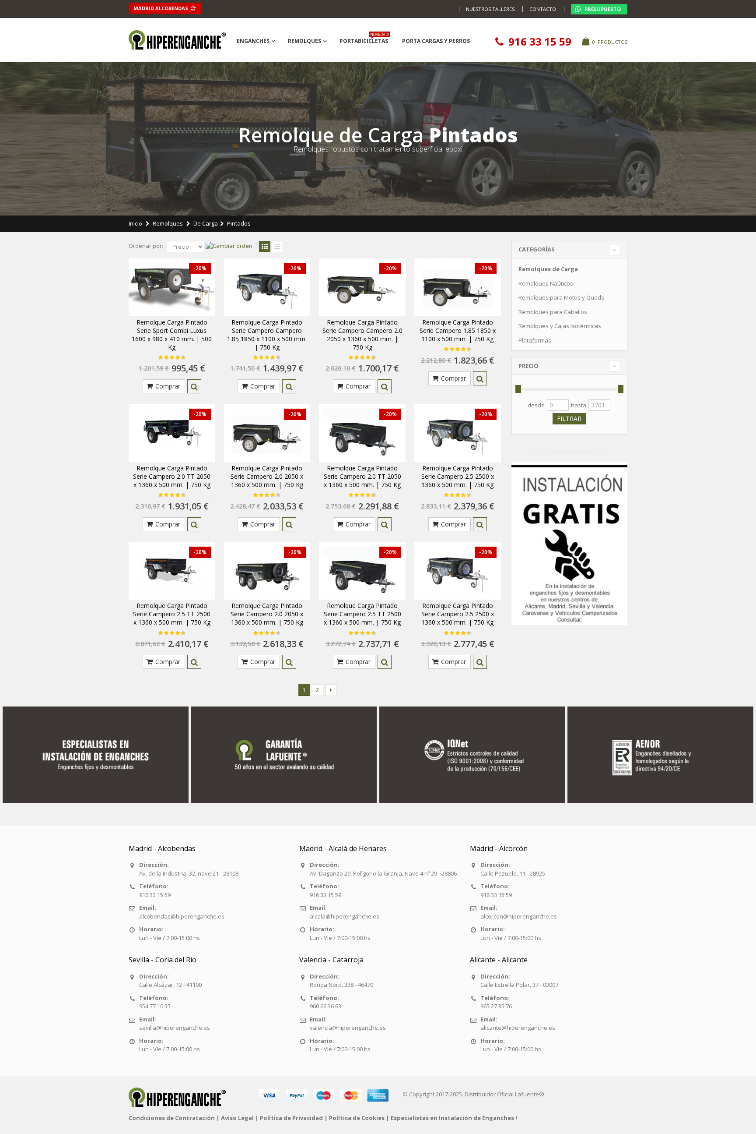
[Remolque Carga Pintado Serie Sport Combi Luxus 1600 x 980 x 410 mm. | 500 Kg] (172, 287)
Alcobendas (161, 8)
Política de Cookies (357, 1118)
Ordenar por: (146, 246)
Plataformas (534, 340)
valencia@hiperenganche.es (348, 1028)
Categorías (536, 249)
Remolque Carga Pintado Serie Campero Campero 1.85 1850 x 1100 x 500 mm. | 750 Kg (267, 334)
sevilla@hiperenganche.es (174, 1028)
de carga (205, 223)
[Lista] (277, 247)
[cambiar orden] (229, 247)
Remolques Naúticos (545, 283)
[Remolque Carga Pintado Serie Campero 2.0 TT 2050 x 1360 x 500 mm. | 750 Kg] (172, 433)
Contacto (542, 9)
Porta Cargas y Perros (436, 41)
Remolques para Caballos (552, 312)
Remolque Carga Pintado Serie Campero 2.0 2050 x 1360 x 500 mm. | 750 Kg (267, 476)
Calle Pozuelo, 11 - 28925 (512, 873)
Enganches (253, 41)
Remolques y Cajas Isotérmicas (559, 326)
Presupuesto (602, 9)
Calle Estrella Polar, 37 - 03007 (519, 985)
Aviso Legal (237, 1118)
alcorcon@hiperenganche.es (518, 916)
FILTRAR (569, 418)
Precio (528, 366)
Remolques (304, 41)
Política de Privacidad (291, 1118)
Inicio (135, 223)
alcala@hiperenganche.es (344, 916)
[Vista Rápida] (194, 386)
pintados (239, 223)
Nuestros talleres (490, 9)
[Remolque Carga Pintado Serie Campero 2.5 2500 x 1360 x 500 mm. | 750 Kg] (457, 433)
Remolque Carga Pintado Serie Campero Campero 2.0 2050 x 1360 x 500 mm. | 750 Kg (362, 334)
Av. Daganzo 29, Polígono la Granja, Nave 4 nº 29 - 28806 (383, 873)
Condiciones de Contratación (172, 1118)
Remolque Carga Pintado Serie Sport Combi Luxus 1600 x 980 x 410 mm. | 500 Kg (172, 334)
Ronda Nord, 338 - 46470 (341, 985)
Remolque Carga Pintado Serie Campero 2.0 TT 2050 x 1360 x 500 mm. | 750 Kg (171, 476)
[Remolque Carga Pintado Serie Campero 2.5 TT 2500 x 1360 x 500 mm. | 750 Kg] (172, 571)
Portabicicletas (364, 40)
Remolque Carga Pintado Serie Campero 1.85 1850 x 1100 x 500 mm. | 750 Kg (458, 330)
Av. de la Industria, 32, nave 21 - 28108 (188, 873)
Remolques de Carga (548, 269)
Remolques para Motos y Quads (561, 297)
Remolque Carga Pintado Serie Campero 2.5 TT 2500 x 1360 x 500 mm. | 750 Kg (171, 613)
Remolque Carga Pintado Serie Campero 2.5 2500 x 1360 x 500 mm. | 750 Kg (457, 476)
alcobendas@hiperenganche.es (181, 916)
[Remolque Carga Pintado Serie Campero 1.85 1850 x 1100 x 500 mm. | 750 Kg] (457, 287)
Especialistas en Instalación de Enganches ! (454, 1118)
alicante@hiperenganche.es (517, 1028)
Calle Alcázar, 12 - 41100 (170, 985)
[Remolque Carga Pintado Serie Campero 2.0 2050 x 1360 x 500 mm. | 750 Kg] (267, 433)
